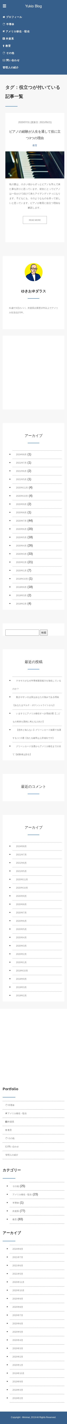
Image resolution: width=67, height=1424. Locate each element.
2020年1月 (21, 570)
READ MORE (35, 220)
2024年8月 (21, 454)
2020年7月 (21, 521)
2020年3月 (21, 554)
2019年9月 (21, 587)
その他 (9, 53)
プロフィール (13, 16)
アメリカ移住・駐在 (17, 31)
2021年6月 (21, 471)
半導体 (9, 24)
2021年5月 (21, 479)
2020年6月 (21, 529)
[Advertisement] (33, 375)
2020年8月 (21, 512)
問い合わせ (12, 60)
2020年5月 (21, 537)
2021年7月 (21, 463)
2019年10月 (22, 579)
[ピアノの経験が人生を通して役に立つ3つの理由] (34, 164)
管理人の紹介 (11, 67)
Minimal (26, 1417)
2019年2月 (21, 604)
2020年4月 (21, 545)
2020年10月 (22, 496)
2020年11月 (22, 487)
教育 (8, 45)
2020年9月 (21, 504)
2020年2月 (21, 562)
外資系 (9, 38)
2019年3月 (21, 595)
